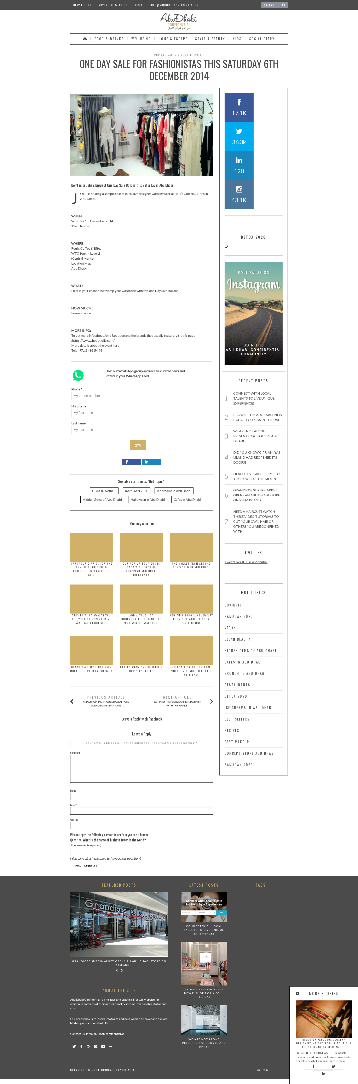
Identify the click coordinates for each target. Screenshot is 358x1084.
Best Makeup (237, 741)
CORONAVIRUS (104, 491)
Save (138, 445)
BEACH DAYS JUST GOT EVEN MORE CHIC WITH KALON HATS (91, 669)
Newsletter (82, 5)
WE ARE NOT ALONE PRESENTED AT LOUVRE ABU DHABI (255, 436)
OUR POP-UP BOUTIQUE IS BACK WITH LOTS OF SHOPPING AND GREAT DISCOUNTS (141, 569)
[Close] (298, 993)
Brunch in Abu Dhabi (245, 673)
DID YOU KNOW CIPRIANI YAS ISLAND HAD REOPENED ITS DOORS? (256, 457)
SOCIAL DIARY (262, 38)
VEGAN (230, 627)
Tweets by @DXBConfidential (246, 562)
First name (78, 406)
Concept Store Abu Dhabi (250, 753)
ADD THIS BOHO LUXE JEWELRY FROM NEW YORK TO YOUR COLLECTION (191, 619)
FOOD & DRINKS (109, 38)
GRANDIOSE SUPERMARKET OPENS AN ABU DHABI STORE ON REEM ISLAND (256, 495)
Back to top (264, 1070)
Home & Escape (173, 38)
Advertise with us (113, 5)
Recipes (232, 730)
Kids (237, 38)
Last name (78, 423)
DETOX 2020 (236, 696)
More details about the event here (95, 345)
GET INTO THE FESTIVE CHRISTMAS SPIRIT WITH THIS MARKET (177, 700)
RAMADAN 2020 (239, 616)
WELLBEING (141, 38)
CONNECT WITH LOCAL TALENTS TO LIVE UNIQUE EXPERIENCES (254, 398)
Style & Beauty (210, 38)
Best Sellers (237, 719)
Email (73, 805)
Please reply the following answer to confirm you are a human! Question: (109, 837)
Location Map (81, 263)
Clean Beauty (238, 639)
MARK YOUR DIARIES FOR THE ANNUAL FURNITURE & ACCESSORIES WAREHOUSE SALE (91, 569)
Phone (75, 389)
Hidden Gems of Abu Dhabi (102, 499)
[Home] (85, 39)
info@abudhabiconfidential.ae (174, 5)
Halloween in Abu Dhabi (148, 499)
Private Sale (164, 54)
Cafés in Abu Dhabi (187, 499)
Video (139, 5)
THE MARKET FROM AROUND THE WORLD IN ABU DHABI (191, 565)
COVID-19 (233, 605)
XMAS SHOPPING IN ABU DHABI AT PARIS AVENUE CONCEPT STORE (106, 700)
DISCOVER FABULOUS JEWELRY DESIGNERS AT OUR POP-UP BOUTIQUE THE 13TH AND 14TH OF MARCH (323, 1043)
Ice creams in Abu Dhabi (174, 491)
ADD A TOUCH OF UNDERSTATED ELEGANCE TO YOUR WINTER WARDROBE (141, 619)
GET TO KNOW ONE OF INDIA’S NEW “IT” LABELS (141, 669)
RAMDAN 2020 (136, 491)
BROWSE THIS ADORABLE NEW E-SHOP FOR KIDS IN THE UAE (204, 993)
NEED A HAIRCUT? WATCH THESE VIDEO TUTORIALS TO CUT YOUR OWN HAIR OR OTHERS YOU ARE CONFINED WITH (256, 521)
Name (74, 790)
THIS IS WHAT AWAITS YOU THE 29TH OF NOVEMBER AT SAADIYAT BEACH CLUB (91, 619)
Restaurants (237, 684)
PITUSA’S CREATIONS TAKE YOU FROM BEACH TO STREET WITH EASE (191, 670)
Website (74, 819)
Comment (75, 752)
